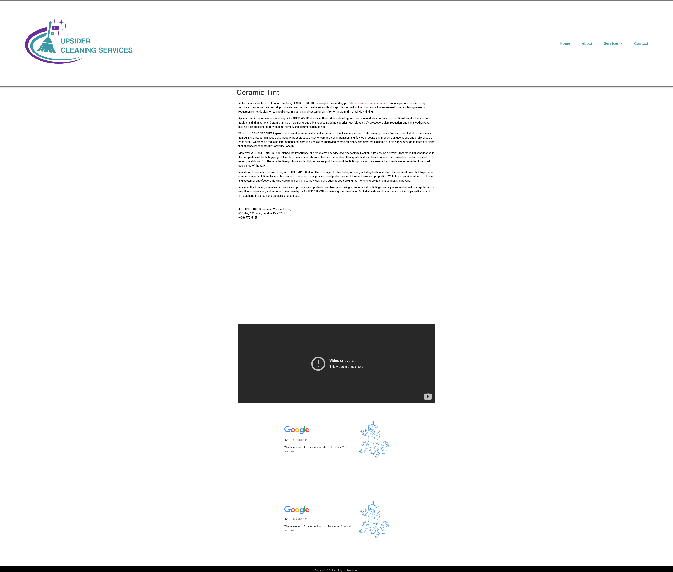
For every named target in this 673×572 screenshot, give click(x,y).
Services (611, 43)
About (587, 43)
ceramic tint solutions (371, 103)
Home (565, 43)
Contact (641, 43)
